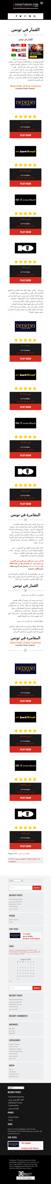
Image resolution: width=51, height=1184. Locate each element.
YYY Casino (25, 122)
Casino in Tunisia (14, 950)
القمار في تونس (23, 853)
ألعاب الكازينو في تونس (15, 901)
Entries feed (12, 1072)
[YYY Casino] (25, 936)
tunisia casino (31, 859)
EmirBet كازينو (25, 219)
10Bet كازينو (25, 267)
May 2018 (12, 1033)
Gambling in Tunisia (15, 904)
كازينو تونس (12, 953)
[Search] (35, 16)
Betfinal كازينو (25, 171)
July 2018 (11, 1028)
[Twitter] (21, 16)
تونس (24, 59)
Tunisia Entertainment (16, 899)
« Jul (10, 981)
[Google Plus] (25, 16)
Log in (11, 1069)
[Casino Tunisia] (25, 6)
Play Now (25, 135)
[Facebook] (16, 16)
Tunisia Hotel (13, 1054)
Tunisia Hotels (13, 906)
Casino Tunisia (34, 566)
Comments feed (14, 1074)
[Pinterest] (30, 16)
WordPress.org (13, 1076)
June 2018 (12, 1031)
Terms (11, 922)
